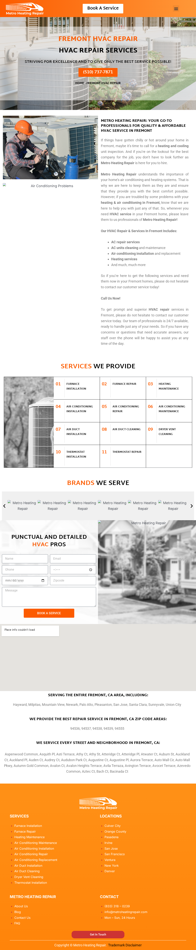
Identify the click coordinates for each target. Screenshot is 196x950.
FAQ (17, 923)
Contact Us (22, 918)
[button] (176, 8)
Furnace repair (124, 384)
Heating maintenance (169, 386)
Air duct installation (76, 432)
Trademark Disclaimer (125, 945)
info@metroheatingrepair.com (126, 912)
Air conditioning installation (79, 409)
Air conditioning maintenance (172, 409)
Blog (17, 912)
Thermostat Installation (76, 454)
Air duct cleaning (126, 429)
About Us (21, 906)
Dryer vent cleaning (167, 432)
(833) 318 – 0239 (117, 906)
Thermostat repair (127, 452)
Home (79, 83)
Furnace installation (76, 386)
